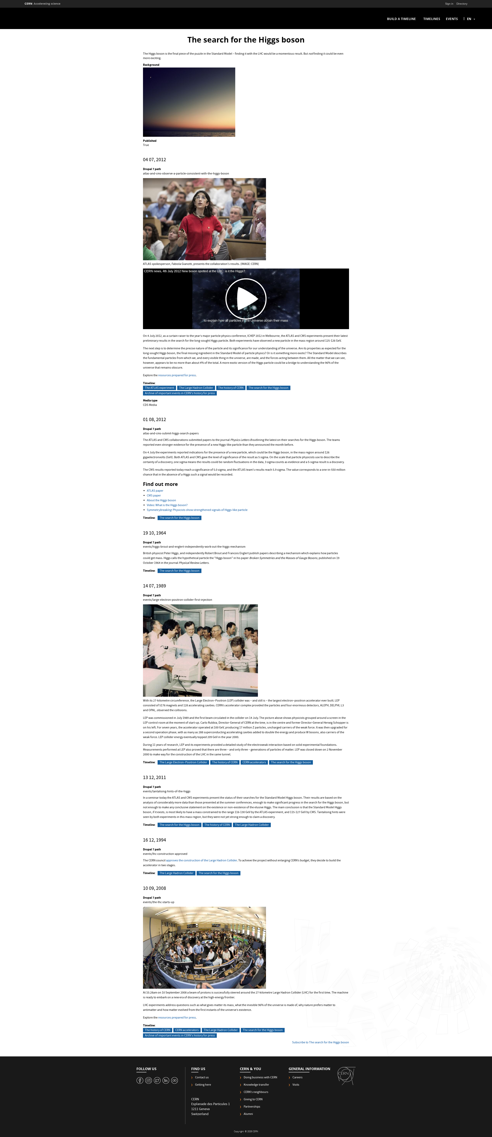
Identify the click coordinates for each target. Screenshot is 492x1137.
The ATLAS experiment (159, 388)
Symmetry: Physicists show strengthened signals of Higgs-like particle (197, 510)
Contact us (202, 1078)
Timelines (431, 19)
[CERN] (346, 1076)
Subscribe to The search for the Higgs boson (320, 1042)
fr (469, 31)
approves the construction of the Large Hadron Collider (201, 860)
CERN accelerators (254, 762)
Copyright (239, 1132)
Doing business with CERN (260, 1078)
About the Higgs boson (161, 500)
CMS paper (154, 496)
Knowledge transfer (256, 1085)
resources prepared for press (177, 375)
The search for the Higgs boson (268, 388)
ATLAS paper (155, 491)
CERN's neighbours (256, 1092)
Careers (298, 1078)
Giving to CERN (253, 1100)
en (469, 19)
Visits (296, 1085)
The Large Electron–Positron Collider (183, 762)
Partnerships (252, 1107)
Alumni (248, 1114)
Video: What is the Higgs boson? (167, 505)
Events (452, 19)
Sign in (449, 3)
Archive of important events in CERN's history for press (180, 393)
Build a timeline (401, 19)
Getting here (203, 1085)
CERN (42, 3)
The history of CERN (231, 388)
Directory (461, 3)
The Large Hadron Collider (196, 388)
